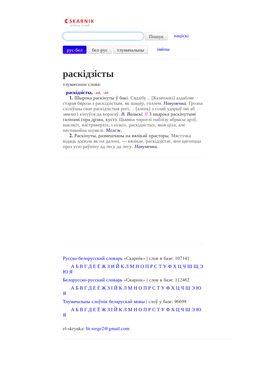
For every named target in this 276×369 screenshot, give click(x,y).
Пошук (156, 36)
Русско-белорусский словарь (92, 258)
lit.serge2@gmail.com (107, 328)
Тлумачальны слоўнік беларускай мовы (104, 301)
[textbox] (103, 36)
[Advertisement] (133, 201)
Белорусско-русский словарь (92, 279)
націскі (181, 35)
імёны (163, 49)
